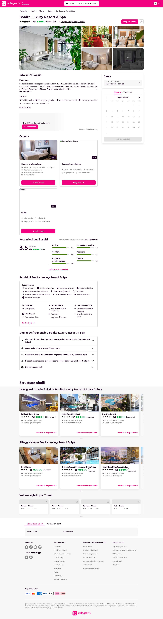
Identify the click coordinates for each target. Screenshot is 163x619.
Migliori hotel (117, 561)
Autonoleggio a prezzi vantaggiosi (124, 550)
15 (134, 116)
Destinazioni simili (54, 524)
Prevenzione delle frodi (91, 568)
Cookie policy (58, 557)
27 (123, 127)
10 (106, 116)
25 (112, 127)
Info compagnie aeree (90, 554)
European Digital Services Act (93, 561)
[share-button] (141, 22)
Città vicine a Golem (35, 524)
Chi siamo (57, 546)
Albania (41, 11)
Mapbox (82, 129)
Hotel (33, 11)
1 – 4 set (79, 3)
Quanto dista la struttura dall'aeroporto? (43, 348)
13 (123, 116)
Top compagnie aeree (120, 546)
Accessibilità (87, 565)
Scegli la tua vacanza (120, 557)
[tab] (35, 524)
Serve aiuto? (87, 546)
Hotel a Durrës (68, 531)
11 (112, 116)
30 (139, 127)
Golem (71, 3)
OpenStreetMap (92, 129)
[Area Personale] (157, 3)
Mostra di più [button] (27, 323)
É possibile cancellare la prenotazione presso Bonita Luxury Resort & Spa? (57, 361)
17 (106, 122)
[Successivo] (139, 97)
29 (134, 127)
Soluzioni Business (60, 579)
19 (117, 122)
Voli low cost (117, 554)
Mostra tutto (24, 107)
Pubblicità (57, 568)
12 (117, 116)
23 (139, 122)
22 (134, 122)
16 (139, 116)
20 (123, 122)
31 (106, 133)
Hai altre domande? (33, 367)
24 (106, 127)
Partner (56, 572)
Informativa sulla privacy (62, 554)
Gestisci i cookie (59, 561)
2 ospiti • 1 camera (91, 3)
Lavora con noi (59, 565)
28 (128, 127)
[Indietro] (106, 97)
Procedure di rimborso (90, 550)
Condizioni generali (60, 550)
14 (128, 116)
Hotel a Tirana (32, 531)
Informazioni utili (89, 557)
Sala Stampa (58, 576)
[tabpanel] (81, 532)
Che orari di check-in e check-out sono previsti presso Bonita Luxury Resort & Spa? (57, 340)
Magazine (116, 565)
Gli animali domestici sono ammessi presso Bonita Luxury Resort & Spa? (56, 355)
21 (128, 122)
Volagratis (23, 11)
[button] (50, 48)
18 (112, 122)
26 (117, 127)
